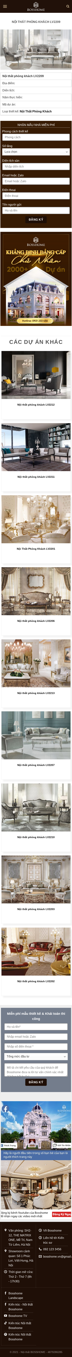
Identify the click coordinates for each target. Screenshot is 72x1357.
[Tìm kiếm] (68, 6)
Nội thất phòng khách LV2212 (36, 404)
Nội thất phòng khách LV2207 (36, 765)
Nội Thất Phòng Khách (36, 111)
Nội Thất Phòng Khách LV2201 (36, 548)
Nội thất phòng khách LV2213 (36, 693)
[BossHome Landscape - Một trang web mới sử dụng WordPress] (36, 6)
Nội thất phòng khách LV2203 (36, 909)
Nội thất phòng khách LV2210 (36, 837)
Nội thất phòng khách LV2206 (36, 621)
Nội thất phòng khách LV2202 (36, 981)
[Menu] (5, 6)
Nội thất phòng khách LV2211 (36, 477)
